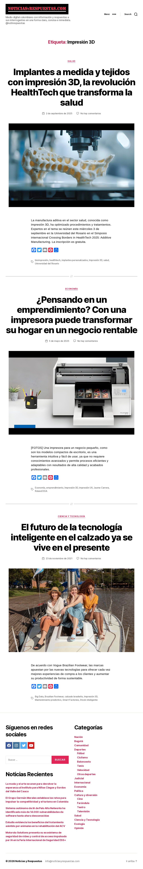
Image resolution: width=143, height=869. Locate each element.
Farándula (83, 803)
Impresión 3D (95, 260)
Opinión (79, 828)
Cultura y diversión (85, 795)
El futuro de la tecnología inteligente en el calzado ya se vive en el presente (71, 537)
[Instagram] (16, 745)
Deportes (80, 749)
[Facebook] (9, 745)
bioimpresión (41, 260)
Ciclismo (82, 757)
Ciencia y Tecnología (71, 516)
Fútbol (80, 753)
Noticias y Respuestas (28, 861)
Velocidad (83, 770)
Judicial (79, 778)
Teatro (81, 807)
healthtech (54, 260)
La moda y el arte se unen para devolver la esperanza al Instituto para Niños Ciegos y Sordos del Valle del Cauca (36, 787)
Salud (71, 61)
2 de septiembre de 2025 (59, 113)
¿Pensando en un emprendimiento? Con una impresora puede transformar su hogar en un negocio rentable (71, 314)
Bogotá (78, 741)
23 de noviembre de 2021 (59, 558)
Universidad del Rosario (47, 263)
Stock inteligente (88, 699)
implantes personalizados (75, 260)
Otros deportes (86, 774)
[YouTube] (31, 745)
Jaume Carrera (101, 487)
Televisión (83, 811)
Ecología (79, 823)
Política (78, 790)
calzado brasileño (74, 696)
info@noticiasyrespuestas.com (62, 861)
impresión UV (85, 487)
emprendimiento (54, 487)
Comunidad (81, 745)
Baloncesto (84, 761)
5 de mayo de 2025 (59, 341)
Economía (71, 289)
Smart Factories (71, 699)
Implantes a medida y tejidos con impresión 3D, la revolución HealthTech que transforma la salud (71, 87)
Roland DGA (41, 491)
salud (106, 260)
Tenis (80, 765)
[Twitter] (23, 745)
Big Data (39, 696)
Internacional (82, 782)
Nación (78, 737)
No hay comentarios (90, 113)
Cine (80, 798)
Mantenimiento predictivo (48, 699)
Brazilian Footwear (54, 696)
